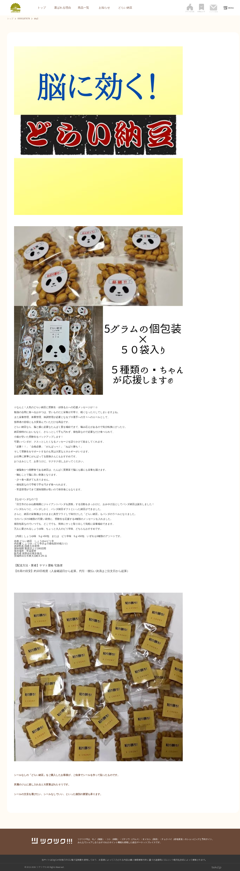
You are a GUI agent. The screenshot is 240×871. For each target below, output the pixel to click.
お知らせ (104, 7)
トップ (41, 7)
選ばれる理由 (62, 7)
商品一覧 (83, 7)
